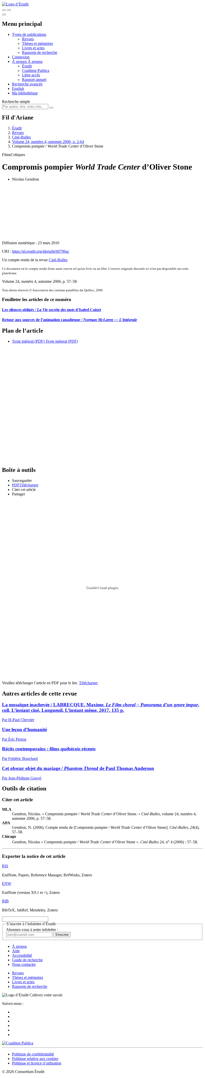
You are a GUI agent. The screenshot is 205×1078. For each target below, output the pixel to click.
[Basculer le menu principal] (4, 14)
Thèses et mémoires (37, 43)
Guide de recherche (27, 960)
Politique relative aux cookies (35, 1058)
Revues (28, 39)
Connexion (21, 57)
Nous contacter (24, 964)
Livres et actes (33, 48)
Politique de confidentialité (33, 1054)
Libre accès (31, 75)
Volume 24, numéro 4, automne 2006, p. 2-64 (48, 142)
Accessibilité (22, 955)
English (18, 88)
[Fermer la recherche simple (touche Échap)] (9, 10)
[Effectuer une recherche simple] (4, 10)
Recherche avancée (27, 84)
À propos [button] (20, 61)
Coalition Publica (35, 70)
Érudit (27, 66)
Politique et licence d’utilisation (36, 1063)
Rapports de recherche (39, 52)
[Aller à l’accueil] (15, 4)
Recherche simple (16, 101)
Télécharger (88, 683)
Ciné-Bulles (21, 137)
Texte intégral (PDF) (28, 341)
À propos (35, 61)
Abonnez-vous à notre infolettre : (32, 929)
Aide (16, 951)
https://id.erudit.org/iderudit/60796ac (40, 251)
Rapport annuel (34, 79)
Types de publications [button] (29, 34)
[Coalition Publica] (17, 1043)
